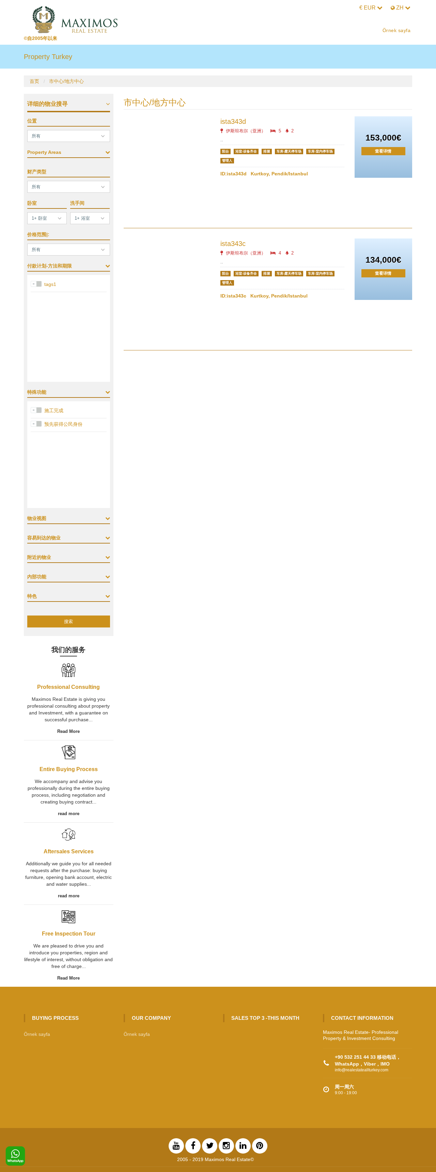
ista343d (233, 121)
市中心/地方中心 (66, 81)
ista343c (233, 243)
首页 (34, 81)
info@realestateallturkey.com (361, 1070)
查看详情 (383, 151)
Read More (68, 731)
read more (68, 813)
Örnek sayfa (397, 30)
